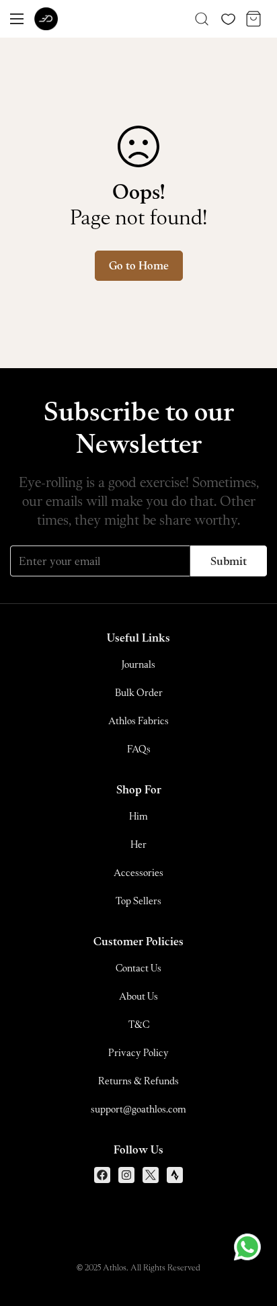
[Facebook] (102, 1175)
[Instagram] (126, 1175)
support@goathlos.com (138, 1109)
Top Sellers (138, 900)
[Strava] (175, 1175)
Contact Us (138, 967)
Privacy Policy (138, 1052)
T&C (138, 1024)
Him (138, 816)
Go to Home (139, 265)
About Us (138, 996)
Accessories (138, 872)
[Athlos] (46, 19)
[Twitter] (151, 1175)
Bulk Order (139, 692)
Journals (138, 664)
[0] (253, 19)
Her (138, 844)
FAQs (139, 748)
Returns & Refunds (138, 1080)
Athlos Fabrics (138, 720)
